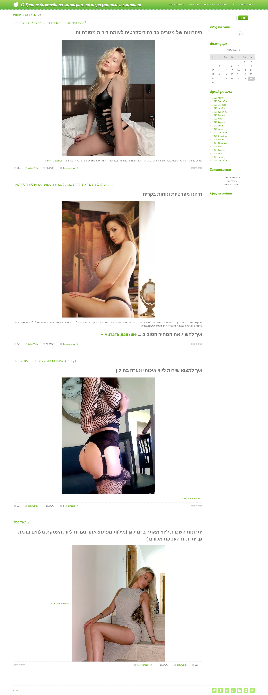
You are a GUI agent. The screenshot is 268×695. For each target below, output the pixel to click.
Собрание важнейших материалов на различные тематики (81, 5)
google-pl (233, 690)
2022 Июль (217, 129)
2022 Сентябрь (219, 132)
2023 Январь (218, 139)
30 (251, 78)
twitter (214, 690)
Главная (17, 14)
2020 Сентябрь (219, 101)
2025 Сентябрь (219, 160)
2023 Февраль (219, 143)
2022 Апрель (218, 122)
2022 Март (217, 118)
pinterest (227, 690)
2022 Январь (218, 115)
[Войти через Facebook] (229, 34)
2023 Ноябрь (218, 157)
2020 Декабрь (219, 111)
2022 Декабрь (219, 136)
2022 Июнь (217, 125)
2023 (25, 14)
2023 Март (217, 146)
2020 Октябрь (219, 104)
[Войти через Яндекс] (234, 34)
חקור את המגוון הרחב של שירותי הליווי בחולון (45, 360)
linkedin (239, 690)
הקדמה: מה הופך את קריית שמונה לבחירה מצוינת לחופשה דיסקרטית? (63, 184)
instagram (246, 690)
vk (252, 690)
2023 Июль (217, 153)
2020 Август (218, 97)
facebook (220, 690)
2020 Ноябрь (218, 108)
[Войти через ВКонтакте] (224, 34)
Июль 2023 (232, 49)
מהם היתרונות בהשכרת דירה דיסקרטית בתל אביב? (50, 22)
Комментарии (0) (70, 168)
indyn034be (33, 168)
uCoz (15, 690)
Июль (33, 14)
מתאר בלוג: (22, 522)
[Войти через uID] (219, 34)
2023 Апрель (218, 150)
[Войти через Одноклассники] (245, 34)
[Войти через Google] (240, 33)
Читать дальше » (53, 160)
